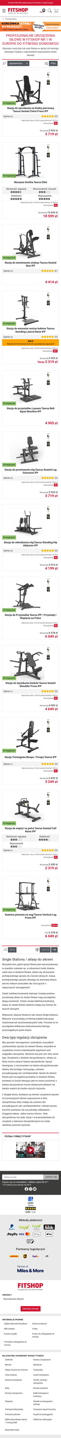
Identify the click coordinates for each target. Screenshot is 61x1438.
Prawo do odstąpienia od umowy (43, 1335)
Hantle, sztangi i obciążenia (40, 1381)
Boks (7, 1388)
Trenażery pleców (12, 1414)
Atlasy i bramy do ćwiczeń (16, 1370)
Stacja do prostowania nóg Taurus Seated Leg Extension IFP (30, 471)
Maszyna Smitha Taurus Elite (30, 182)
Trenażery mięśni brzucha (44, 1409)
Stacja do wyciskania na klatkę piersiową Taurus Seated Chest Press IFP (30, 110)
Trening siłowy (11, 19)
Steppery (9, 1401)
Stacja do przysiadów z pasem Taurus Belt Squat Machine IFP (30, 410)
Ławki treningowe (41, 1375)
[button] (54, 950)
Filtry (53, 63)
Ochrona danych (39, 1324)
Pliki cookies (9, 1329)
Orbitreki (8, 1360)
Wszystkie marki (12, 1430)
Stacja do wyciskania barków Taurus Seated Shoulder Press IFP (30, 685)
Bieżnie (8, 1365)
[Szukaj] (49, 11)
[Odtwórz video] (30, 1150)
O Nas (35, 1329)
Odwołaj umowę (30, 1308)
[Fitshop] (18, 10)
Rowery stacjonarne (42, 1360)
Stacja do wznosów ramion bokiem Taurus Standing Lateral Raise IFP (30, 330)
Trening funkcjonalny (14, 1409)
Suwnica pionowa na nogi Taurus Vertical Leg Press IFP (30, 916)
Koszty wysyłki (10, 1334)
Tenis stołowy (11, 1375)
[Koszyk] (57, 10)
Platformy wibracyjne (42, 1419)
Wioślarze (37, 1365)
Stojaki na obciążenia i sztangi (43, 1403)
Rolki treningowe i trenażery (41, 1394)
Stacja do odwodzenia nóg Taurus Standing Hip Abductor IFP (30, 544)
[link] (26, 1189)
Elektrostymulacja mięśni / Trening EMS (16, 1421)
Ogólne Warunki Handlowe (15, 1324)
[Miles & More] (30, 1268)
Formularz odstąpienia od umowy (15, 1343)
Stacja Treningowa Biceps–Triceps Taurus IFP (31, 757)
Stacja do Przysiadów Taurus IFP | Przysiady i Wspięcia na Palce (30, 616)
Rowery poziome (40, 1388)
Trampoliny (38, 1370)
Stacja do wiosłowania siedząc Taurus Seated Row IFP (30, 264)
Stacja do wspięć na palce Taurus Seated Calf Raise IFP (30, 830)
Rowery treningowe (13, 1380)
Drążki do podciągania (43, 1414)
